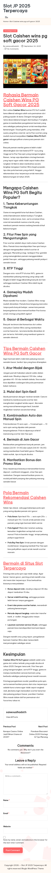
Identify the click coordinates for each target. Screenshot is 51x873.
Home (5, 21)
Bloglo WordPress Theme (32, 868)
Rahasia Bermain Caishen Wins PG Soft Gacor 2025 (21, 99)
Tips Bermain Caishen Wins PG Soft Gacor (24, 351)
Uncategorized (10, 31)
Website (7, 826)
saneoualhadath (16, 712)
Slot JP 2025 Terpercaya (16, 8)
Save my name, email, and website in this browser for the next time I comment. (25, 841)
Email (6, 813)
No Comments (13, 49)
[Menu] (6, 17)
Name (6, 800)
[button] (12, 717)
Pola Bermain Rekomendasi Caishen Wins (24, 497)
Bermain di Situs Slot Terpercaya (23, 566)
